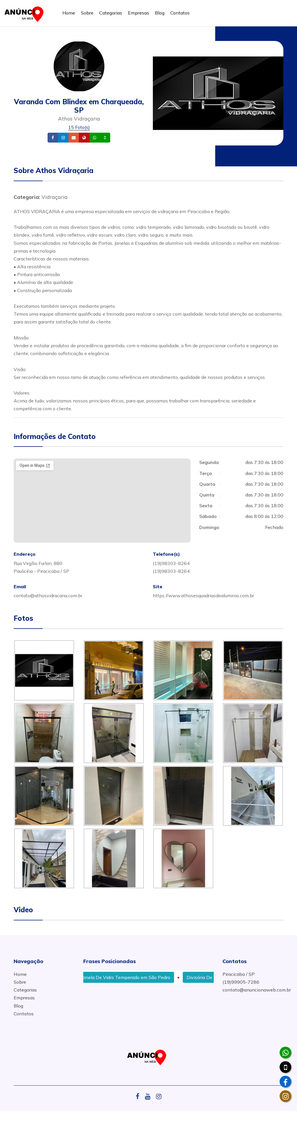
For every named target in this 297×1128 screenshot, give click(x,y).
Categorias (110, 13)
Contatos (180, 13)
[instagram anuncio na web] (159, 1096)
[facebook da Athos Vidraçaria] (285, 1081)
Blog (159, 13)
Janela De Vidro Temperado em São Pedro (106, 977)
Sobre (87, 13)
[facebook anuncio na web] (140, 1096)
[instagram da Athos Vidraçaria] (285, 1096)
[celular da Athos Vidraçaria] (285, 1067)
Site (93, 138)
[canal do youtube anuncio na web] (150, 1096)
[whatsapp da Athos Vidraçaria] (285, 1052)
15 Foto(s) (79, 127)
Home (68, 13)
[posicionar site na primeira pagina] (25, 12)
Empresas (138, 13)
